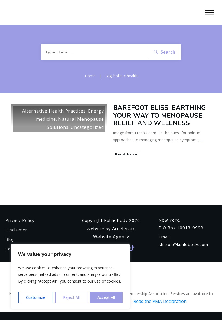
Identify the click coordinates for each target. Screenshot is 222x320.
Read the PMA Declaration (160, 301)
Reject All (71, 297)
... (202, 139)
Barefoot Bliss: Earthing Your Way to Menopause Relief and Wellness (159, 115)
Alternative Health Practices (54, 111)
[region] (70, 276)
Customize (35, 297)
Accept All (106, 297)
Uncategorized (87, 127)
